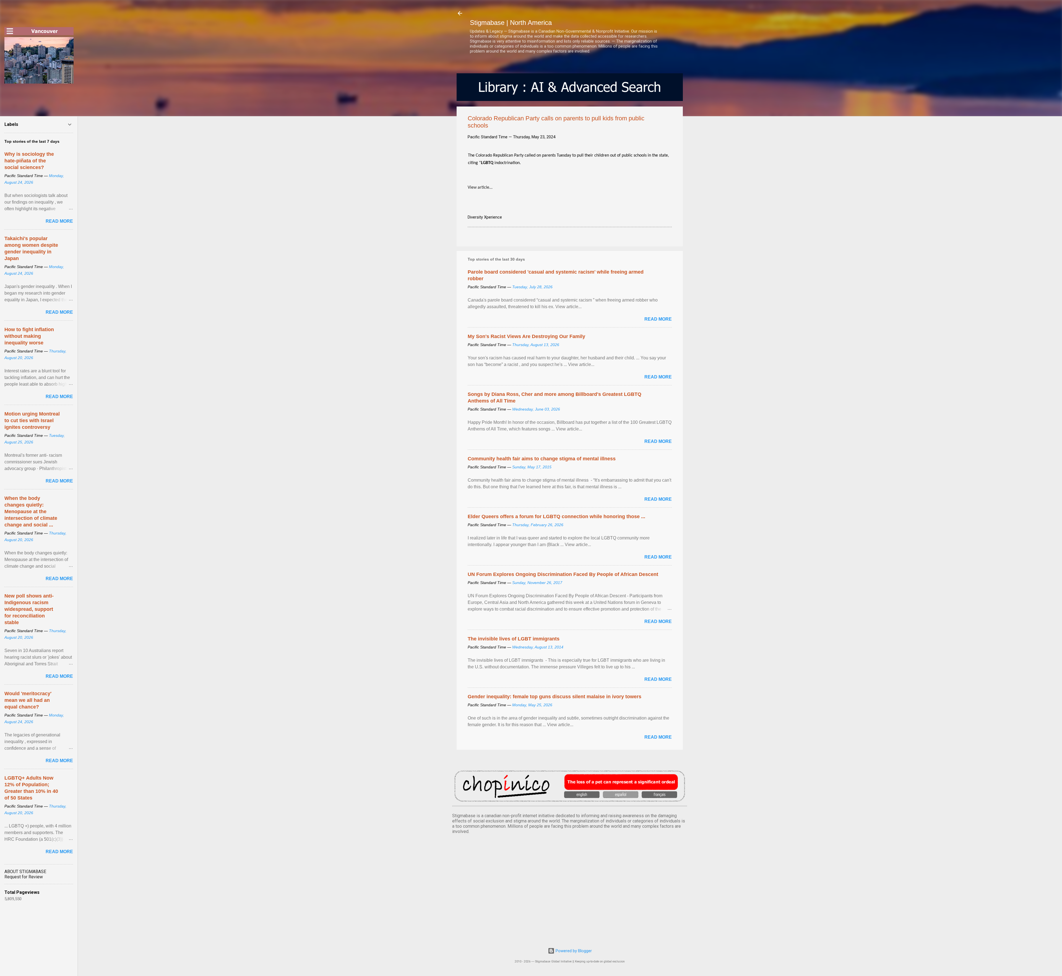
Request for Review (23, 876)
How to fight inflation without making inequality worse (29, 336)
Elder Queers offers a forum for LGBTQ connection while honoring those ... (556, 516)
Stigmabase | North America (511, 22)
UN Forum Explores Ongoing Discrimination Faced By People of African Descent (563, 574)
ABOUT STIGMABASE (25, 871)
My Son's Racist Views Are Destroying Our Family (526, 336)
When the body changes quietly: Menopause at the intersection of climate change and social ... (30, 511)
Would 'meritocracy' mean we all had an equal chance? (27, 700)
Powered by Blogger (573, 950)
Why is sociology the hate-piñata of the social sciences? (29, 160)
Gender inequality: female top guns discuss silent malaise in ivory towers (554, 696)
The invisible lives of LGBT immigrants (513, 639)
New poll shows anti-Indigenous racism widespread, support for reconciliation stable (29, 609)
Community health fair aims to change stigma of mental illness (542, 458)
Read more (658, 319)
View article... (480, 187)
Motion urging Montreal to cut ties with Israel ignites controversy (32, 420)
